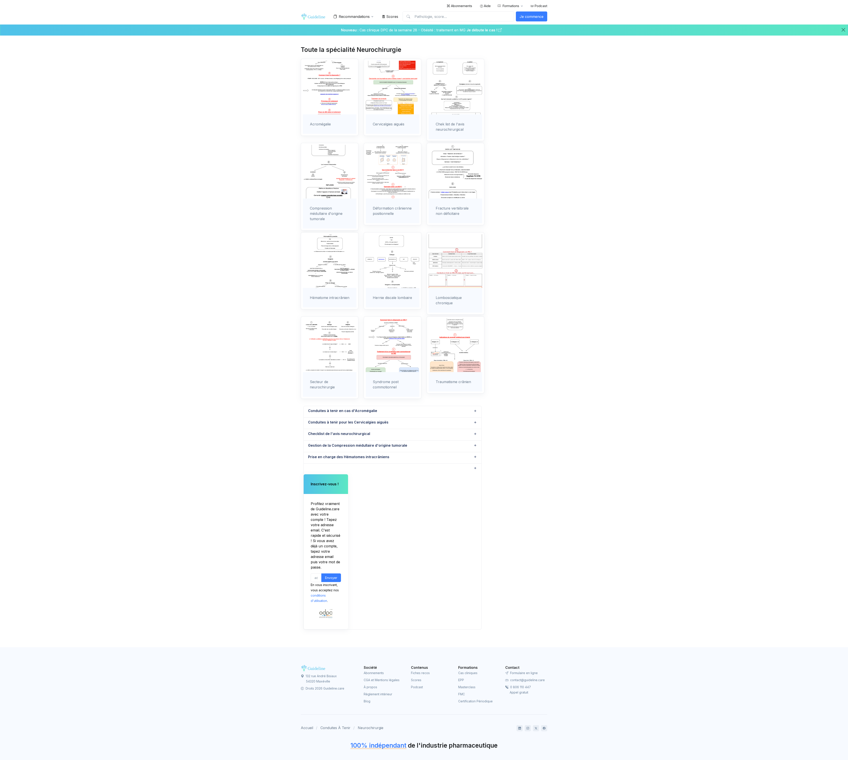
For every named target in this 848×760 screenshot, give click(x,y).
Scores (391, 16)
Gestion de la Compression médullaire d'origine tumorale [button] (357, 445)
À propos (370, 687)
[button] (392, 468)
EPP (461, 680)
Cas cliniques (467, 673)
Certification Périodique (475, 701)
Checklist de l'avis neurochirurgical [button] (339, 433)
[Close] (843, 30)
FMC (461, 694)
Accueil (307, 728)
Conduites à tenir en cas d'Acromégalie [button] (342, 410)
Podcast (540, 6)
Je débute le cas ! (482, 30)
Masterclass (466, 687)
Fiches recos (420, 673)
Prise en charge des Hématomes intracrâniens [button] (348, 457)
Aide (487, 6)
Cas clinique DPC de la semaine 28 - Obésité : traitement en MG (413, 30)
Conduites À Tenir (335, 728)
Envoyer (331, 578)
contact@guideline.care (527, 680)
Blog (367, 701)
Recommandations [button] (354, 16)
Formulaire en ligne (523, 673)
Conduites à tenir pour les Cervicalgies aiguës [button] (348, 422)
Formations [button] (510, 6)
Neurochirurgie (370, 728)
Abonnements (461, 6)
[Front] (314, 16)
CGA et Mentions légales (381, 680)
